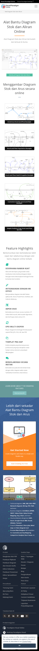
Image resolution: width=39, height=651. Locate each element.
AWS (30, 518)
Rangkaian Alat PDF (10, 556)
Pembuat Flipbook (9, 560)
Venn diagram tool (22, 528)
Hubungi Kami (8, 597)
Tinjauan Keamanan (28, 600)
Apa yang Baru (8, 591)
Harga (5, 578)
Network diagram (16, 506)
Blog (22, 571)
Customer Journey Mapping (22, 533)
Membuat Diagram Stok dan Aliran (19, 75)
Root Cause (28, 535)
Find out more (19, 393)
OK (19, 645)
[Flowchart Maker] (19, 496)
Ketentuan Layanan (28, 588)
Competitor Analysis (17, 535)
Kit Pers (5, 594)
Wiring (25, 506)
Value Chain (19, 513)
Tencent (19, 523)
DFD (30, 503)
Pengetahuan (26, 574)
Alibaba (12, 523)
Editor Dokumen (8, 569)
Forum (23, 565)
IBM (26, 520)
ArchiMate (26, 511)
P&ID (32, 506)
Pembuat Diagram (9, 563)
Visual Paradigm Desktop (24, 1)
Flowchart (19, 525)
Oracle (30, 520)
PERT (34, 503)
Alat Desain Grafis (9, 566)
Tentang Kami (8, 588)
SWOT (12, 513)
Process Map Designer (17, 530)
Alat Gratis (25, 577)
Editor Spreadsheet (10, 575)
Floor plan (27, 525)
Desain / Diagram (27, 562)
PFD (29, 506)
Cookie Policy (26, 641)
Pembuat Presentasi (10, 572)
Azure (12, 520)
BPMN (32, 511)
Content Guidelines (28, 597)
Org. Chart (20, 516)
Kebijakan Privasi (27, 594)
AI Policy (24, 591)
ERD (27, 503)
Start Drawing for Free (19, 464)
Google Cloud (19, 520)
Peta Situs (24, 581)
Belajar (23, 568)
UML (24, 503)
